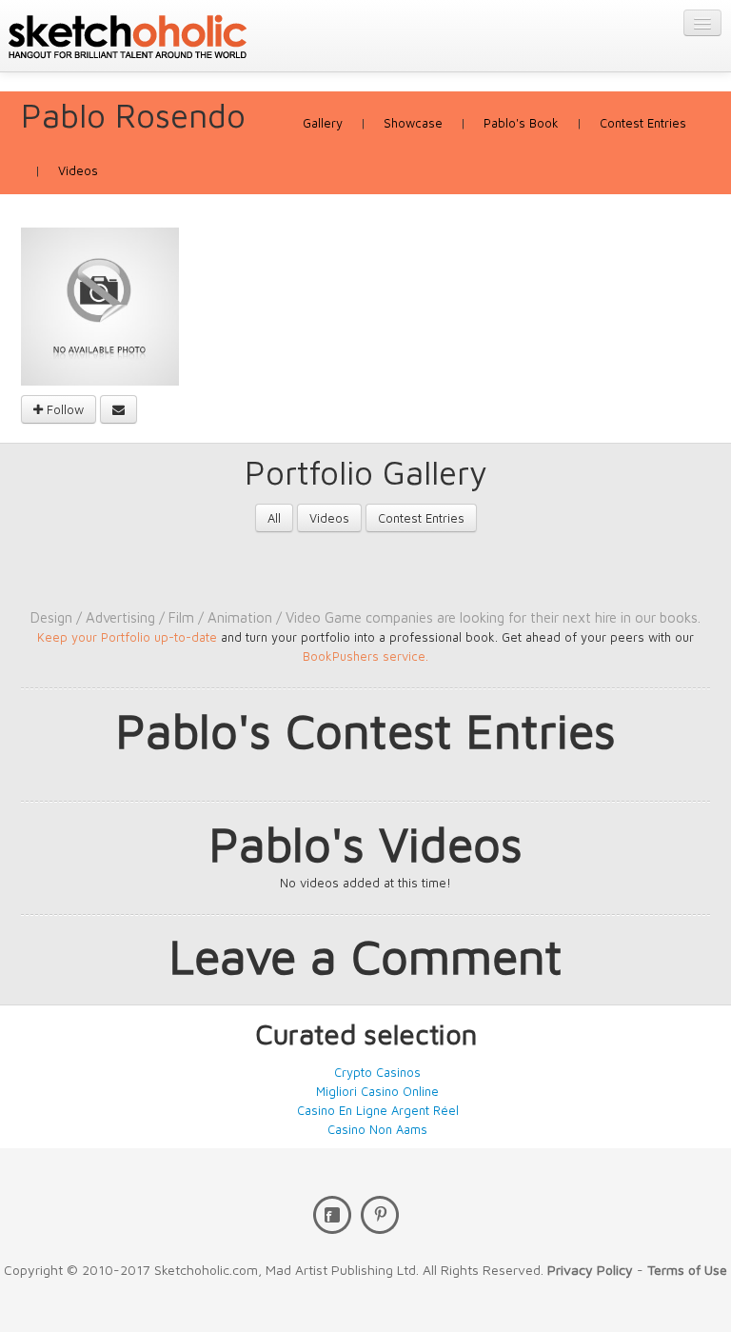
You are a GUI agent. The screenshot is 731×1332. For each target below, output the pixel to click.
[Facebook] (332, 1215)
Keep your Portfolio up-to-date (129, 637)
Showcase (413, 122)
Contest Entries (643, 122)
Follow (63, 409)
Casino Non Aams (377, 1129)
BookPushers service (364, 656)
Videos (78, 170)
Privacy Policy (590, 1270)
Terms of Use (687, 1270)
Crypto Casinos (377, 1072)
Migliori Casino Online (377, 1091)
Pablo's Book (521, 122)
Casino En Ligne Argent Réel (378, 1110)
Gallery (323, 122)
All (274, 518)
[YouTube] (380, 1215)
